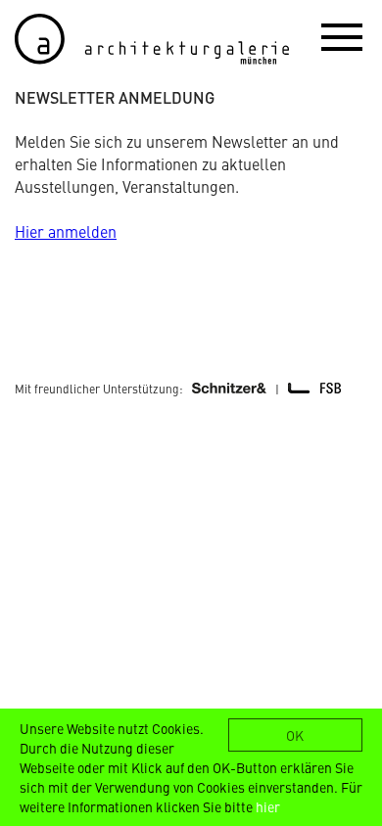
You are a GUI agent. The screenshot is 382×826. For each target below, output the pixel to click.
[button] (341, 36)
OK (295, 735)
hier (268, 806)
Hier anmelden (66, 231)
